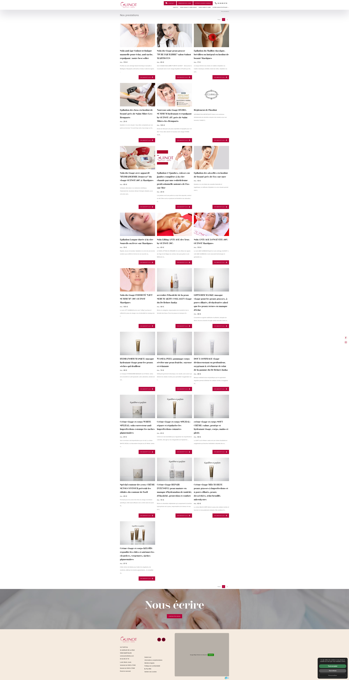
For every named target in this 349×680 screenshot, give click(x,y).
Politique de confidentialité (152, 666)
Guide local (148, 657)
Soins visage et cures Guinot (188, 7)
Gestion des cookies (151, 672)
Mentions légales (149, 663)
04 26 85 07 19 (222, 3)
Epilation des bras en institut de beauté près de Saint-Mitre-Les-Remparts (136, 114)
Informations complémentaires (153, 660)
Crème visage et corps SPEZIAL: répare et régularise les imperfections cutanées (173, 425)
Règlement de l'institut (205, 110)
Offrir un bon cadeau (203, 3)
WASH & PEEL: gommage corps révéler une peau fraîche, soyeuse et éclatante (174, 363)
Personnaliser (332, 675)
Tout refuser (332, 670)
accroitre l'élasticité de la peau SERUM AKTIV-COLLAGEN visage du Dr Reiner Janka (174, 299)
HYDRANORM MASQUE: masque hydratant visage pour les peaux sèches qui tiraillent (137, 363)
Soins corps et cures (205, 7)
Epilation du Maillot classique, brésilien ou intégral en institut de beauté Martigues (211, 55)
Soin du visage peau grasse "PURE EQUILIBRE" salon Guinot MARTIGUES (174, 55)
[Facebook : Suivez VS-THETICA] (346, 338)
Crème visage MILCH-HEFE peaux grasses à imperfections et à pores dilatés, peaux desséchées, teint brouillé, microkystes (211, 492)
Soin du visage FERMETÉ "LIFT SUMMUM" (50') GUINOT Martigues (136, 299)
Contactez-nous (174, 616)
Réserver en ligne (184, 3)
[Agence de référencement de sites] (227, 678)
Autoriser (211, 654)
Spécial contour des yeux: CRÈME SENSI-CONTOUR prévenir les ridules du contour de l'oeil (137, 488)
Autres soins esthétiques (220, 7)
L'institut (175, 7)
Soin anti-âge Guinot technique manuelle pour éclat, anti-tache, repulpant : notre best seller (136, 55)
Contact (171, 3)
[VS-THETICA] (128, 5)
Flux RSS (148, 669)
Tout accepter (332, 666)
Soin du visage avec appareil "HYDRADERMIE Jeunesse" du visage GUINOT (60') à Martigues (136, 177)
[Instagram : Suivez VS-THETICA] (346, 342)
